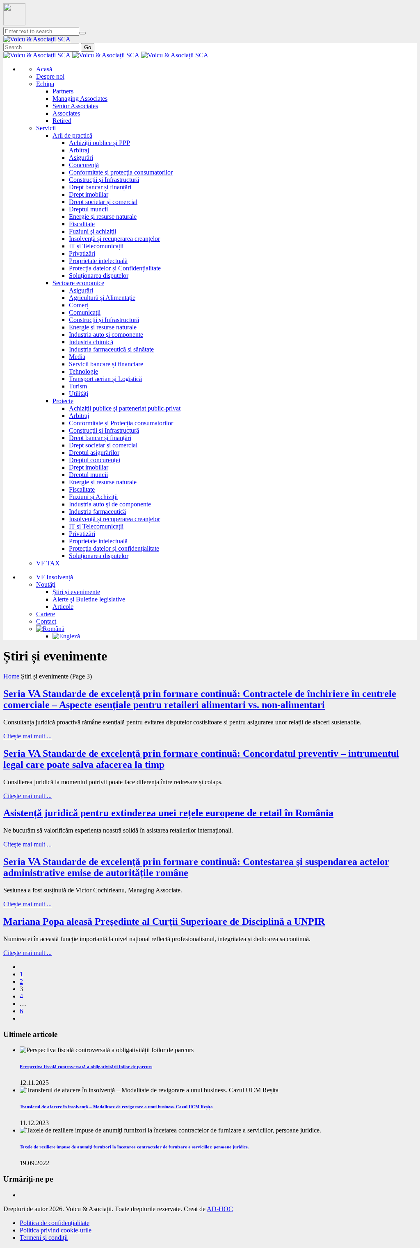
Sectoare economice (78, 282)
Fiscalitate (82, 223)
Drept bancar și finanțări (100, 187)
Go (87, 47)
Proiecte (62, 400)
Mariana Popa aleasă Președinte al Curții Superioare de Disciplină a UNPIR (164, 921)
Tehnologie (83, 371)
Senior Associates (75, 105)
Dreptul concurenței (94, 459)
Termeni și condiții (44, 1237)
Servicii (46, 128)
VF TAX (48, 563)
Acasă (44, 69)
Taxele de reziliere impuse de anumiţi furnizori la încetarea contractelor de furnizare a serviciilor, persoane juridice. (134, 1146)
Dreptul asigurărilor (94, 452)
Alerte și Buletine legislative (88, 599)
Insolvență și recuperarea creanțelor (114, 238)
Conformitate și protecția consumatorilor (121, 172)
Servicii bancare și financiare (106, 364)
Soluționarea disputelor (98, 275)
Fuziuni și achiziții (92, 231)
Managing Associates (79, 98)
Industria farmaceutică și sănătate (111, 349)
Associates (66, 113)
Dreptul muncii (88, 209)
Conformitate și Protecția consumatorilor (121, 423)
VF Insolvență (54, 577)
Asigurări (81, 157)
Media (77, 356)
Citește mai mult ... (27, 736)
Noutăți (45, 584)
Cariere (45, 613)
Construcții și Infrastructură (104, 179)
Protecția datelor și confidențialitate (114, 548)
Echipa (45, 83)
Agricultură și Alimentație (102, 297)
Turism (78, 386)
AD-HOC (220, 1208)
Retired (61, 120)
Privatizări (82, 253)
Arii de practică (72, 135)
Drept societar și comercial (103, 201)
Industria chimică (91, 341)
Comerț (78, 305)
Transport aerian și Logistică (105, 378)
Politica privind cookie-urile (55, 1230)
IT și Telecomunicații (96, 246)
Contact (46, 621)
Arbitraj (79, 150)
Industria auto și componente (106, 334)
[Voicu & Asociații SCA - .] (37, 39)
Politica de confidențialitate (54, 1222)
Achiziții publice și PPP (99, 142)
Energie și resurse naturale (103, 216)
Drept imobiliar (88, 194)
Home (11, 676)
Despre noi (50, 76)
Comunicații (84, 312)
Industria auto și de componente (110, 504)
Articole (62, 606)
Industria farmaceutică (97, 511)
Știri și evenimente (76, 591)
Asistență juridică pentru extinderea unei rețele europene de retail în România (168, 813)
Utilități (78, 393)
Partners (62, 91)
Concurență (84, 164)
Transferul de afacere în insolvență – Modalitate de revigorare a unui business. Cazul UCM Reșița (116, 1106)
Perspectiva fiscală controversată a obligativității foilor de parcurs (86, 1066)
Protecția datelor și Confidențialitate (115, 268)
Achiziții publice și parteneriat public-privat (124, 408)
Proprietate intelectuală (98, 260)
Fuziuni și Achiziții (93, 496)
